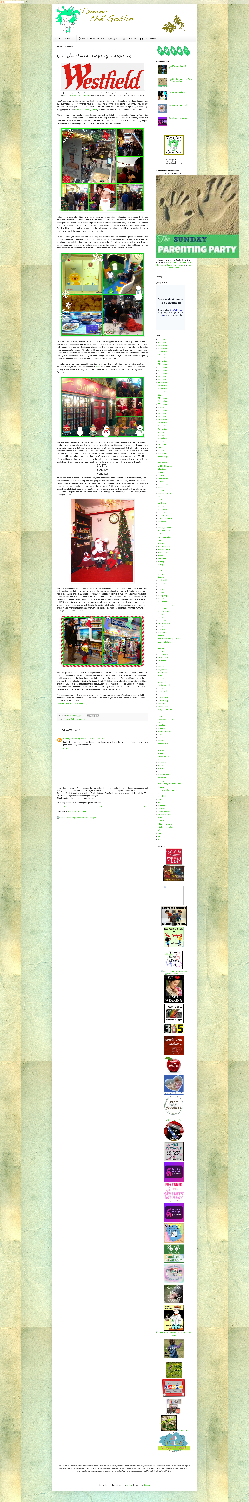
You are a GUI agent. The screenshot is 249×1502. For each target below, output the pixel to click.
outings (82, 719)
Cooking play (163, 478)
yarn (160, 836)
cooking (161, 475)
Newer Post (62, 807)
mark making (163, 580)
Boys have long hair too (178, 118)
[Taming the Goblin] (174, 154)
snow (160, 759)
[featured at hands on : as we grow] (174, 1262)
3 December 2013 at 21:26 (92, 738)
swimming (162, 778)
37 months (162, 398)
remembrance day (165, 719)
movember (162, 608)
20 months (162, 342)
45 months (162, 426)
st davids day (163, 775)
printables (162, 704)
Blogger (147, 1485)
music (160, 614)
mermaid (161, 592)
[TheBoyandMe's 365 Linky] (174, 1033)
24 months (162, 355)
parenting (162, 660)
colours (161, 472)
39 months (162, 404)
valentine (161, 805)
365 (159, 395)
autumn (161, 441)
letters (160, 574)
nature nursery (164, 623)
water (160, 818)
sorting (161, 765)
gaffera (129, 1485)
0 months (162, 339)
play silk (161, 679)
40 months (162, 410)
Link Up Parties (149, 38)
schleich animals (164, 731)
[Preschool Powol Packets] (174, 1330)
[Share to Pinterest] (97, 715)
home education (164, 537)
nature (160, 617)
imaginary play (164, 546)
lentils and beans (165, 571)
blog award (162, 454)
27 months (162, 364)
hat (159, 524)
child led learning (165, 466)
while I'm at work (165, 824)
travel (160, 799)
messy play (162, 596)
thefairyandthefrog (71, 738)
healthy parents (164, 528)
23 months (162, 352)
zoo (159, 839)
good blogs (162, 515)
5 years (161, 432)
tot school (162, 796)
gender (161, 506)
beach (160, 447)
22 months (162, 349)
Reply (65, 748)
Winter (160, 830)
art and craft (163, 438)
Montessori (162, 602)
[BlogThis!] (90, 715)
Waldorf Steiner (164, 815)
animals (161, 435)
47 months (162, 429)
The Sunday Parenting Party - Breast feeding (180, 80)
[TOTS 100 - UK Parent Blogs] (174, 971)
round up (161, 725)
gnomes (161, 512)
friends (161, 497)
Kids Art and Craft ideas (122, 38)
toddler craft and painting (168, 790)
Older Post (143, 807)
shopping (161, 753)
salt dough (162, 728)
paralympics (163, 657)
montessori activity (165, 605)
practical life (163, 697)
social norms (163, 762)
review (160, 722)
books (160, 460)
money (161, 599)
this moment (163, 787)
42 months (162, 416)
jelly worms (162, 552)
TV (159, 802)
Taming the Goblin (164, 265)
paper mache (163, 654)
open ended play (165, 642)
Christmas (74, 719)
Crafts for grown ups (91, 38)
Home (58, 38)
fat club (161, 491)
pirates (161, 676)
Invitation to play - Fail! (178, 105)
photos (161, 666)
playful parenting (165, 685)
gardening (162, 503)
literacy (161, 577)
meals (160, 589)
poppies (161, 688)
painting (161, 651)
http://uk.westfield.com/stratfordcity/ (73, 703)
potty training (163, 691)
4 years (67, 719)
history (160, 534)
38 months (162, 401)
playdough (162, 682)
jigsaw (160, 555)
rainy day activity (165, 710)
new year (161, 629)
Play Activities (171, 262)
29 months (162, 370)
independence (164, 549)
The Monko (70, 716)
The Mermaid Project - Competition (178, 67)
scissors (161, 734)
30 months (162, 373)
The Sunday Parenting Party (169, 784)
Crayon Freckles (184, 262)
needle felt (162, 626)
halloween (162, 521)
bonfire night (163, 457)
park (160, 663)
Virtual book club (165, 811)
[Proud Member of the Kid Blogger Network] (174, 905)
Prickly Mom (178, 265)
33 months (162, 383)
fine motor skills (164, 494)
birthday (161, 450)
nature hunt (162, 620)
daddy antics (163, 484)
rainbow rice (163, 707)
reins (160, 716)
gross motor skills (165, 518)
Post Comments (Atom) (78, 811)
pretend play (163, 700)
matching (161, 583)
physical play (163, 670)
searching (162, 737)
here (98, 366)
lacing (160, 565)
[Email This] (88, 715)
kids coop (162, 558)
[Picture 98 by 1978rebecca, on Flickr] (182, 1431)
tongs (160, 793)
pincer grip (162, 673)
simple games (163, 756)
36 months (162, 392)
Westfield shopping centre (76, 95)
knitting (161, 562)
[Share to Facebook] (95, 715)
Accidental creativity (177, 92)
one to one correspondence (169, 639)
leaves (160, 568)
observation (163, 636)
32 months (162, 379)
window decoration (165, 827)
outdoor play (163, 645)
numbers (161, 632)
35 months (162, 389)
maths (160, 586)
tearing (161, 781)
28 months (162, 367)
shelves (161, 750)
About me (70, 38)
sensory (161, 741)
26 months (162, 361)
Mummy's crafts (164, 611)
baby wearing (163, 444)
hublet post (162, 540)
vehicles (161, 808)
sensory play (163, 744)
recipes (161, 713)
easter (160, 487)
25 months (162, 358)
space (160, 768)
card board (162, 463)
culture (161, 481)
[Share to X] (93, 715)
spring (160, 771)
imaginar (161, 543)
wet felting (162, 821)
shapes (161, 747)
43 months (162, 420)
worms (160, 833)
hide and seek (164, 531)
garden (161, 500)
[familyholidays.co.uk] (174, 974)
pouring (161, 694)
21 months (162, 345)
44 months (162, 423)
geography (162, 509)
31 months (162, 376)
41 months (162, 413)
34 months (162, 386)
